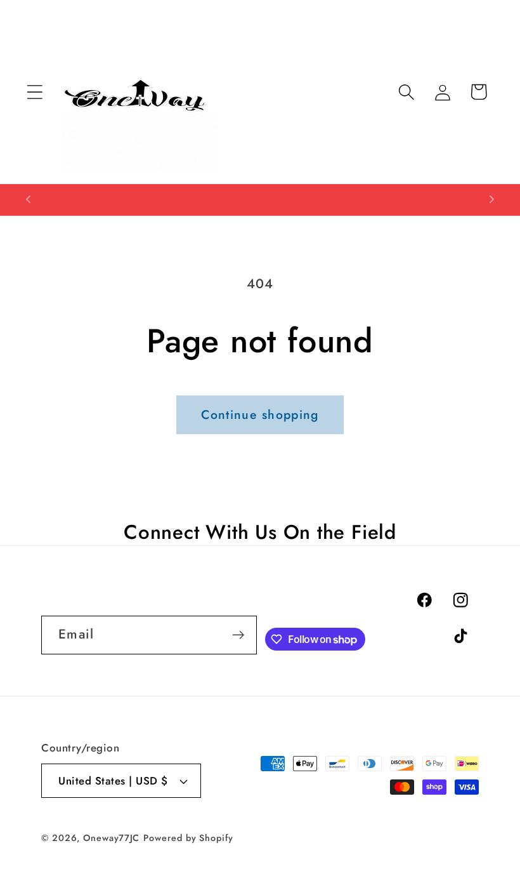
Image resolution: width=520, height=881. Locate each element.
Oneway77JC (111, 837)
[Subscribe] (238, 635)
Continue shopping (259, 414)
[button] (34, 92)
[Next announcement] (492, 199)
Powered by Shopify (188, 837)
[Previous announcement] (28, 199)
